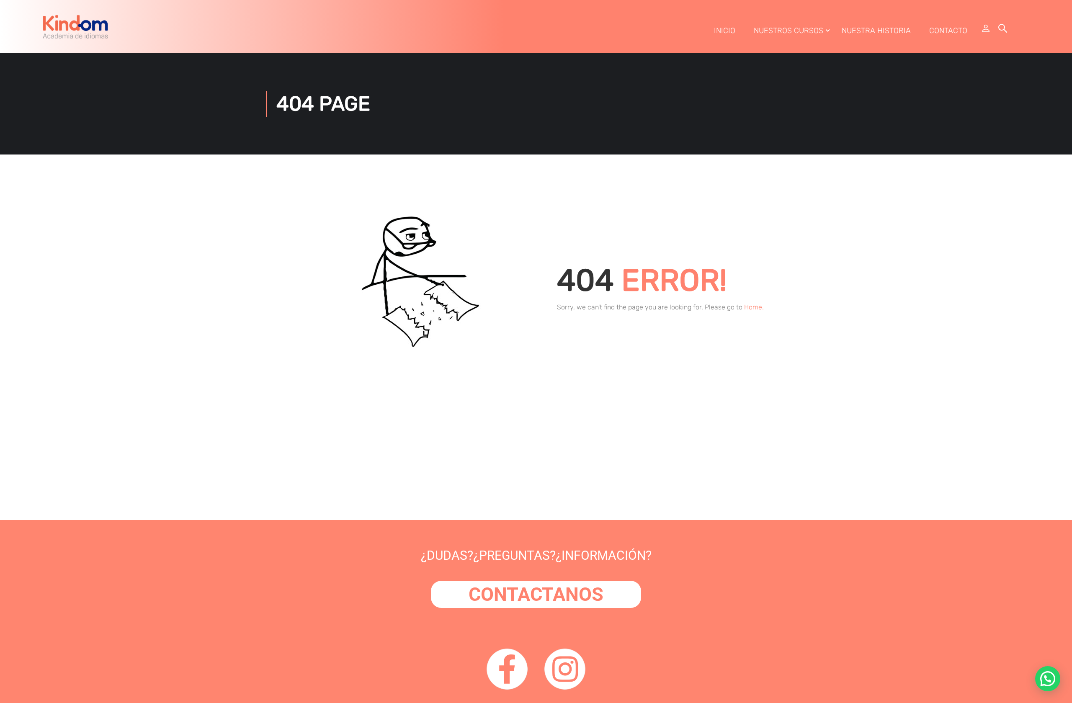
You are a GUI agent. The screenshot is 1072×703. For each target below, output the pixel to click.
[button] (1047, 678)
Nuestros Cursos (788, 30)
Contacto (948, 30)
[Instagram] (564, 669)
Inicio (724, 30)
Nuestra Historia (876, 30)
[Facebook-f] (507, 669)
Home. (754, 307)
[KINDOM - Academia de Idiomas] (75, 26)
